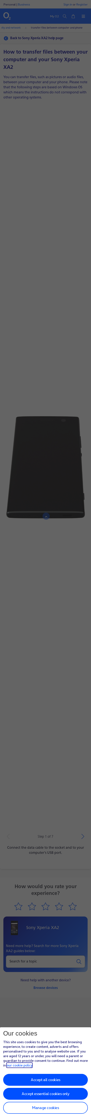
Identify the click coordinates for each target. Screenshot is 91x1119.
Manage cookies (45, 1107)
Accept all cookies (45, 1079)
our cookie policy (19, 1065)
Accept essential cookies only (45, 1093)
